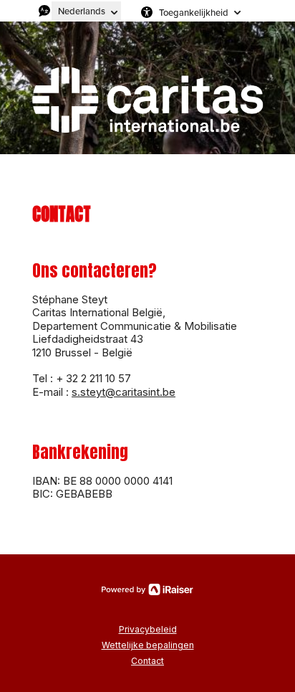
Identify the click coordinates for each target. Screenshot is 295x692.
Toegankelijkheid (193, 12)
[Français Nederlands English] (86, 11)
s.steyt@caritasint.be (123, 392)
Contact (147, 660)
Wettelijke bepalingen (148, 645)
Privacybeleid (148, 629)
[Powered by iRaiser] (147, 589)
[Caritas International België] (147, 98)
